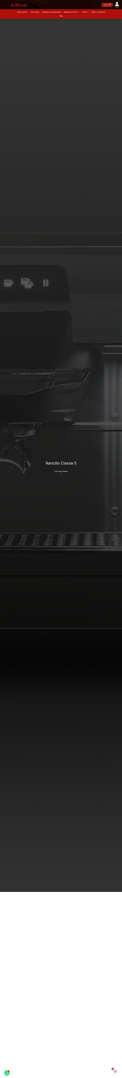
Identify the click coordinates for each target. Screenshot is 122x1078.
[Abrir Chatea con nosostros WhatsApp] (7, 1073)
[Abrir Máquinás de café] (78, 12)
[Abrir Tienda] (88, 12)
